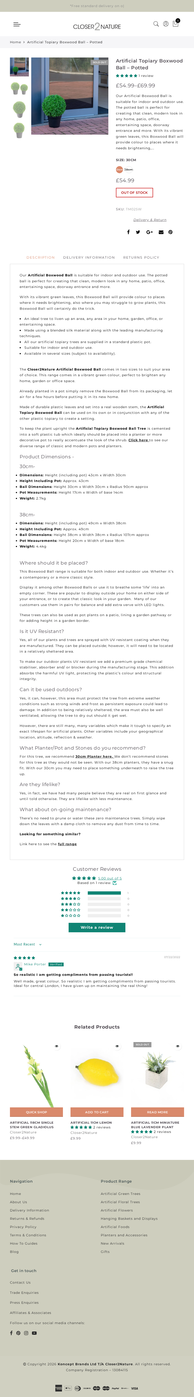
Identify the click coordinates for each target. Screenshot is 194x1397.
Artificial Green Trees (121, 1194)
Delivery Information (89, 257)
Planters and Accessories (124, 1235)
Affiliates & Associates (30, 1313)
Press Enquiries (24, 1302)
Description (40, 257)
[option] (69, 96)
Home (15, 42)
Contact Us (20, 1282)
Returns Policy (141, 257)
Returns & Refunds (27, 1218)
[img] (24, 958)
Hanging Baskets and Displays (129, 1218)
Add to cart (97, 1112)
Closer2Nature (23, 1132)
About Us (18, 1202)
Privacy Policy (23, 1227)
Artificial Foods (115, 1227)
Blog (14, 1252)
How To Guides (24, 1243)
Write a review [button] (97, 927)
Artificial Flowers (117, 1210)
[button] (127, 76)
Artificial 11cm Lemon (91, 1122)
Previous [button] (40, 99)
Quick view (56, 1046)
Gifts (105, 1252)
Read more (157, 1112)
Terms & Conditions (28, 1235)
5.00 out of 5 (110, 878)
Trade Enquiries (24, 1293)
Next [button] (94, 99)
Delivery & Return (150, 220)
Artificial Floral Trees (120, 1202)
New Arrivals (112, 1243)
